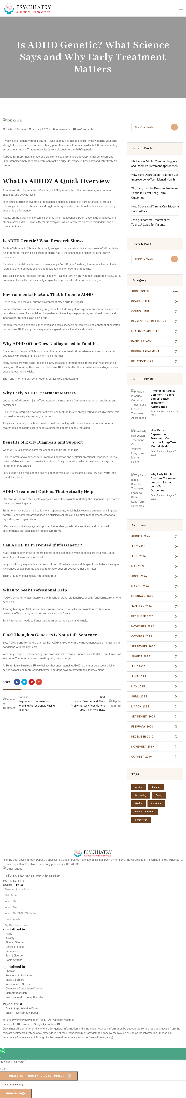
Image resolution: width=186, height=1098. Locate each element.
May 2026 (155, 566)
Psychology (141, 819)
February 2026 (155, 596)
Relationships (155, 361)
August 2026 (155, 536)
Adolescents (63, 129)
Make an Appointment (18, 889)
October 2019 (155, 756)
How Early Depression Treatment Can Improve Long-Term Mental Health (164, 438)
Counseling (155, 311)
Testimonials (12, 919)
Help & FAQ (12, 895)
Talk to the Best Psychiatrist (31, 876)
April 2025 (155, 696)
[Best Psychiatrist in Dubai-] (28, 8)
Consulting (140, 795)
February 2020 (155, 726)
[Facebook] (17, 682)
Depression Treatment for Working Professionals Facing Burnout (37, 706)
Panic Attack (155, 341)
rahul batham (17, 129)
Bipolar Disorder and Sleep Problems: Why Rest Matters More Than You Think (88, 706)
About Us (10, 901)
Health (138, 803)
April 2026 (155, 576)
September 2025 (155, 646)
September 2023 (155, 716)
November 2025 (155, 626)
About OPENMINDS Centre (21, 913)
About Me (11, 907)
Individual (156, 803)
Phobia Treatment (155, 351)
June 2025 (155, 676)
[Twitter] (24, 682)
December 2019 (155, 736)
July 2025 (155, 666)
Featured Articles (155, 331)
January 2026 (155, 606)
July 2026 (155, 546)
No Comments (85, 129)
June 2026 (155, 556)
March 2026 (155, 586)
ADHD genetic (18, 642)
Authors (156, 787)
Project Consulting (144, 811)
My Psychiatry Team (17, 925)
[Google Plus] (39, 682)
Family (159, 795)
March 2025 (155, 706)
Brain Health (155, 301)
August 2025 (155, 656)
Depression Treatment (155, 321)
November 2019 (155, 746)
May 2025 (155, 686)
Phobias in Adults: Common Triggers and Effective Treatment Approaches (163, 398)
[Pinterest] (32, 682)
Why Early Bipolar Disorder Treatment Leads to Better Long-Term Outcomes (155, 193)
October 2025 (155, 636)
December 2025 (155, 616)
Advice (138, 787)
